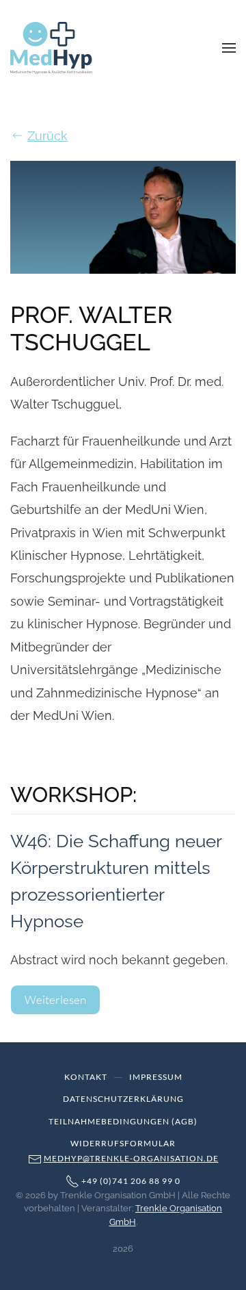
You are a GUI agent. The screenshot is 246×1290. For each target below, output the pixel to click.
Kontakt (85, 1077)
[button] (229, 48)
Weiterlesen (55, 999)
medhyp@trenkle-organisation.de (131, 1158)
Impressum (155, 1077)
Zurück (47, 136)
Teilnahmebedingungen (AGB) (123, 1121)
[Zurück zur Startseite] (51, 48)
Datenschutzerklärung (123, 1099)
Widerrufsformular (123, 1143)
